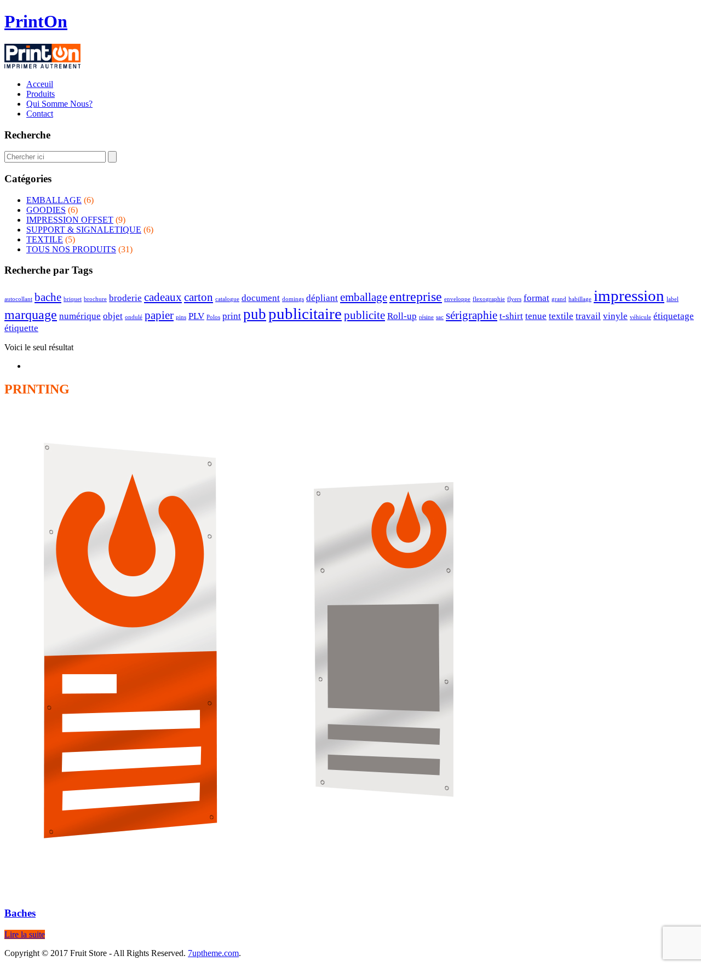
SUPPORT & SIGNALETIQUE (83, 229)
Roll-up (402, 316)
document (261, 298)
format (536, 298)
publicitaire (305, 313)
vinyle (615, 316)
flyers (514, 299)
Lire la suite (24, 934)
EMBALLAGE (54, 200)
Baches (20, 913)
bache (48, 297)
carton (198, 297)
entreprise (415, 296)
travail (588, 316)
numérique (80, 316)
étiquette (21, 328)
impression (629, 295)
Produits (40, 94)
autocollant (18, 299)
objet (113, 316)
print (231, 316)
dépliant (322, 298)
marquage (30, 314)
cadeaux (163, 297)
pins (181, 317)
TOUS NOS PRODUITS (71, 249)
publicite (364, 315)
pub (254, 314)
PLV (196, 316)
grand (558, 299)
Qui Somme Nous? (59, 103)
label (672, 299)
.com (213, 953)
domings (293, 299)
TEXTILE (44, 239)
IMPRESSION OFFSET (69, 219)
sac (440, 317)
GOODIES (46, 210)
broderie (125, 298)
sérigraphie (471, 315)
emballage (363, 297)
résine (426, 317)
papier (159, 315)
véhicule (640, 317)
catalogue (227, 299)
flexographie (489, 299)
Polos (213, 317)
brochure (95, 299)
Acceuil (39, 84)
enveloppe (457, 299)
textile (561, 316)
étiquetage (673, 316)
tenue (536, 316)
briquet (73, 299)
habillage (579, 299)
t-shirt (511, 316)
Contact (39, 113)
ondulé (133, 317)
